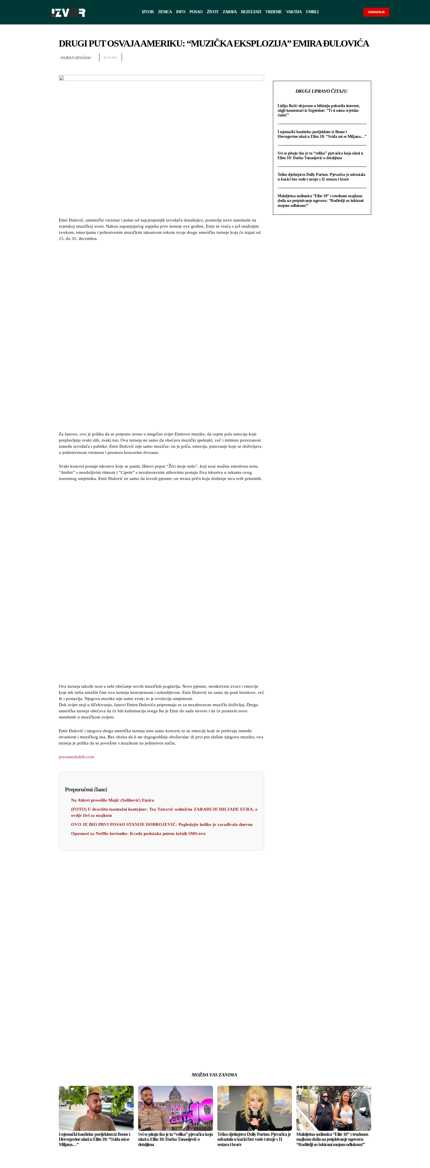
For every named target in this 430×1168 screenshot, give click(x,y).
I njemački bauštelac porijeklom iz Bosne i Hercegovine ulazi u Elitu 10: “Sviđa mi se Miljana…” (322, 134)
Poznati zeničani (76, 57)
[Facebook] (311, 58)
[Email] (352, 58)
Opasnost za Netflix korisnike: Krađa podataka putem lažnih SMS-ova (138, 833)
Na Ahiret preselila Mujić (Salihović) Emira (112, 800)
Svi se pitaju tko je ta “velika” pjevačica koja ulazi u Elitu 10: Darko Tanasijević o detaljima (320, 155)
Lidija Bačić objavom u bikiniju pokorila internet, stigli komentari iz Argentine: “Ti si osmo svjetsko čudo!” (319, 110)
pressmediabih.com (76, 756)
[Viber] (365, 58)
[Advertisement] (161, 337)
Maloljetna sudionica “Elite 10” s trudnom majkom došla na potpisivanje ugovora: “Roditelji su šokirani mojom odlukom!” (321, 200)
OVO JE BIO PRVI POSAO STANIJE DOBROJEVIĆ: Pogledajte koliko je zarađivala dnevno (162, 824)
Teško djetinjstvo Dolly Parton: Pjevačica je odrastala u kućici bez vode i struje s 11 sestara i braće (321, 176)
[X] (325, 58)
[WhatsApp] (338, 58)
